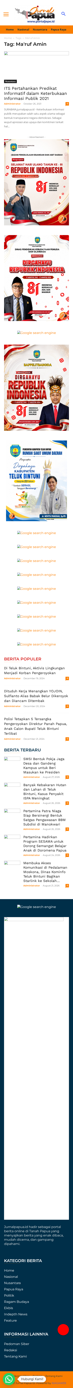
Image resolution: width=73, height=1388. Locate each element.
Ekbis (8, 1308)
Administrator (12, 103)
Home (8, 38)
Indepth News (15, 1314)
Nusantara (10, 81)
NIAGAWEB (59, 1383)
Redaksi (10, 1350)
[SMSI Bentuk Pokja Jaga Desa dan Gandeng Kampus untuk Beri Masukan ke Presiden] (12, 765)
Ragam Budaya (16, 1302)
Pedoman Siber (16, 1344)
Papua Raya (13, 1289)
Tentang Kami (15, 1356)
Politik (9, 1295)
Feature (10, 1320)
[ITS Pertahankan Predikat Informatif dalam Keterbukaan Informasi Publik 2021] (36, 67)
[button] (63, 1329)
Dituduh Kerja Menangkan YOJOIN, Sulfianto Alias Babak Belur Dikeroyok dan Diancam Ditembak (36, 696)
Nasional (11, 1277)
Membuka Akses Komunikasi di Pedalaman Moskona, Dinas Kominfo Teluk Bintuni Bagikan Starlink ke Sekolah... (45, 872)
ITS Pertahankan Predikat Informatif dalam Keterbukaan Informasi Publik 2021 (35, 93)
